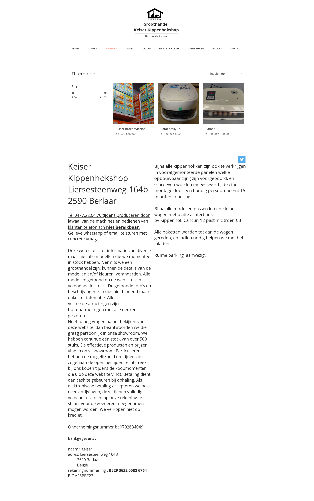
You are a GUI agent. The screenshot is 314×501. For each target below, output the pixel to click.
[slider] (73, 93)
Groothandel (156, 24)
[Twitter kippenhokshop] (241, 159)
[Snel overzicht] (133, 103)
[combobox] (226, 73)
